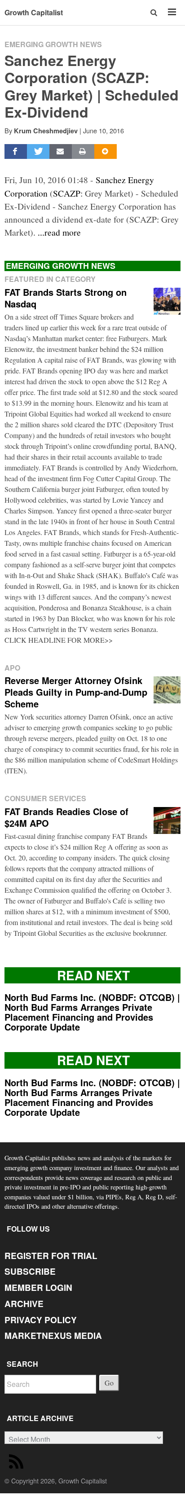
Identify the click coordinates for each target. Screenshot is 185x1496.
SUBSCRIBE (30, 1271)
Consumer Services (45, 798)
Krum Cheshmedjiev (46, 130)
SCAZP (66, 193)
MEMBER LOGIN (38, 1287)
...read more (59, 232)
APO (12, 667)
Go (109, 1382)
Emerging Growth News (53, 44)
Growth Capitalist (33, 12)
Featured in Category (50, 279)
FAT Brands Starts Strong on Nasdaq (65, 297)
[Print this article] (83, 151)
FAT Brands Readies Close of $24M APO (66, 817)
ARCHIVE (24, 1304)
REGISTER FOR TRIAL (50, 1256)
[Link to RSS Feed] (17, 1463)
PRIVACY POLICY (40, 1320)
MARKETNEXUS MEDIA (53, 1335)
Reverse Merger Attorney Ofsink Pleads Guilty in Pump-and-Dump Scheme (75, 692)
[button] (154, 12)
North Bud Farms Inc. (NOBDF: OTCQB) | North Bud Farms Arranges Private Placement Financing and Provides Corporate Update (92, 1012)
